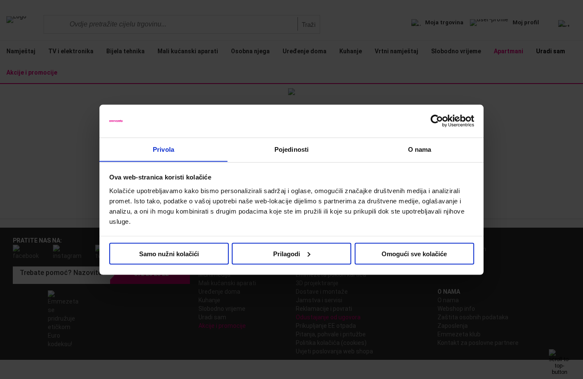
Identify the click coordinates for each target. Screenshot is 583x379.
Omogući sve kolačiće (414, 253)
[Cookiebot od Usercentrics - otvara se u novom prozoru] (436, 121)
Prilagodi (286, 253)
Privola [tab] (163, 149)
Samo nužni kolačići (169, 253)
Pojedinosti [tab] (291, 149)
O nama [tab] (419, 149)
